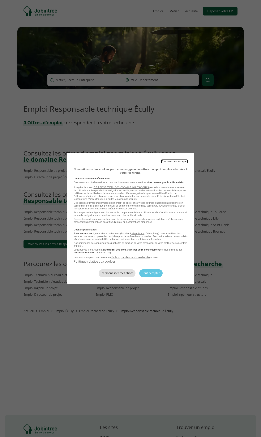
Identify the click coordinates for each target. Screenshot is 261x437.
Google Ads (138, 233)
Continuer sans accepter (174, 161)
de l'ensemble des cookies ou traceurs (121, 187)
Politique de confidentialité (130, 257)
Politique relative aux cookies (95, 261)
